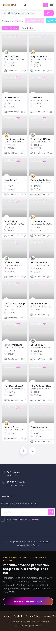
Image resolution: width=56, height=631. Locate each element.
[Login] (45, 5)
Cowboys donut (40, 427)
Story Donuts (11, 262)
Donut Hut (36, 97)
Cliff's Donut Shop (14, 303)
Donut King (10, 221)
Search (48, 13)
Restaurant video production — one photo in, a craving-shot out (27, 569)
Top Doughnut (39, 262)
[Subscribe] (51, 512)
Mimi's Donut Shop (41, 385)
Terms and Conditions (29, 520)
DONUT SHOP (11, 97)
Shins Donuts (38, 344)
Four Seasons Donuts (16, 138)
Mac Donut (10, 180)
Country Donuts (13, 344)
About (7, 616)
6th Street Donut (13, 385)
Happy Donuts (39, 56)
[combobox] (23, 13)
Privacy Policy (33, 616)
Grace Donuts (38, 221)
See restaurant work (28, 601)
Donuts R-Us (11, 427)
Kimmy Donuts (39, 303)
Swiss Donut (11, 56)
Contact (18, 616)
